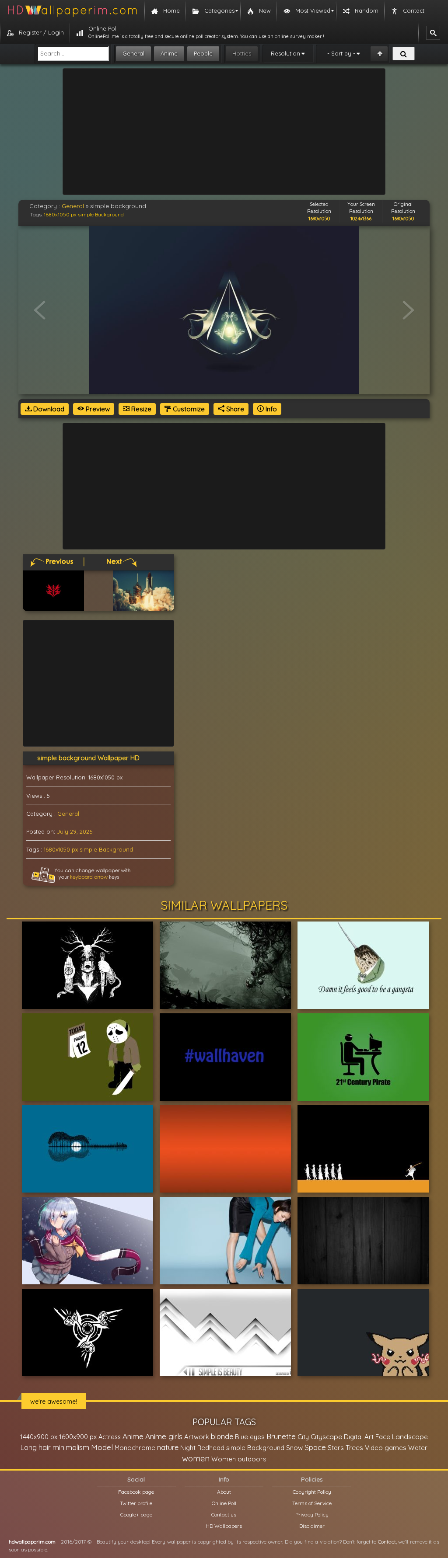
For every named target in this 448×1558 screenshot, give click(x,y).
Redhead (210, 1447)
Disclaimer (312, 1526)
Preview (97, 409)
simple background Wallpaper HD (88, 758)
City (303, 1437)
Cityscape (326, 1436)
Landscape (410, 1436)
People (203, 53)
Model (102, 1447)
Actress (109, 1437)
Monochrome (135, 1447)
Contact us (223, 1514)
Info (270, 409)
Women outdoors (238, 1459)
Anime (169, 53)
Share (234, 409)
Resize (140, 409)
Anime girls (163, 1436)
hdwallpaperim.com (32, 1541)
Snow (294, 1447)
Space (315, 1447)
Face (382, 1436)
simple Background (101, 214)
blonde (222, 1436)
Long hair (36, 1447)
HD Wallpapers (224, 1526)
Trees (354, 1447)
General (133, 53)
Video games (385, 1447)
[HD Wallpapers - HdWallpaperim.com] (72, 11)
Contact (387, 1541)
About (224, 1491)
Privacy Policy (312, 1514)
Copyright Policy (312, 1491)
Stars (336, 1447)
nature (167, 1447)
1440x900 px (38, 1437)
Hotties (241, 53)
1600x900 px (78, 1437)
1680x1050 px (60, 214)
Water (417, 1447)
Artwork (196, 1437)
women (196, 1458)
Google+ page (136, 1514)
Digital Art (359, 1437)
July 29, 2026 (74, 831)
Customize (188, 409)
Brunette (281, 1436)
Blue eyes (250, 1437)
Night (188, 1447)
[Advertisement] (224, 131)
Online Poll (224, 1503)
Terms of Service (312, 1503)
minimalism (70, 1447)
